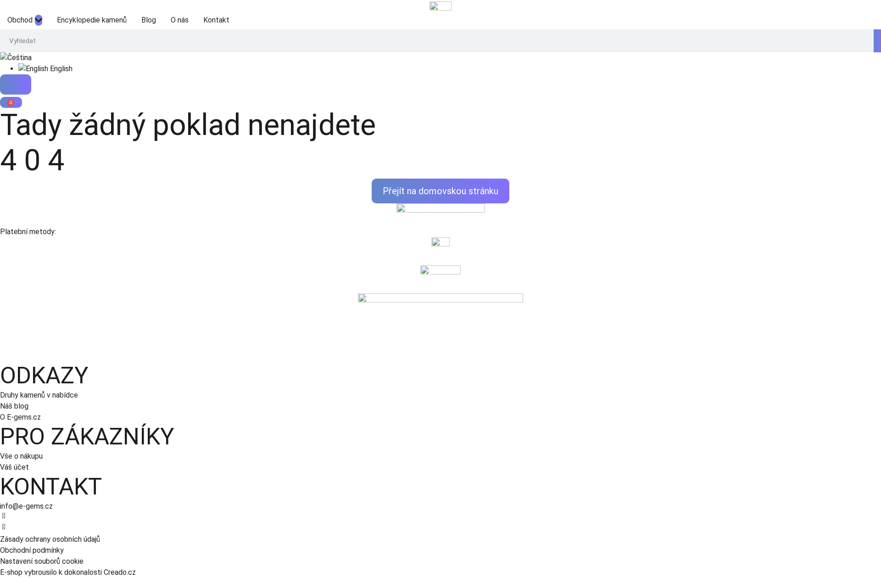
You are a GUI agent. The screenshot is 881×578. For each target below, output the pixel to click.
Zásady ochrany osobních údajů (50, 539)
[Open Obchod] (38, 20)
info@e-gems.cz (26, 506)
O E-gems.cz (20, 417)
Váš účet (14, 467)
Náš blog (14, 406)
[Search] (877, 40)
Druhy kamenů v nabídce (39, 395)
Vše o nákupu (21, 456)
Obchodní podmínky (32, 550)
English (60, 68)
